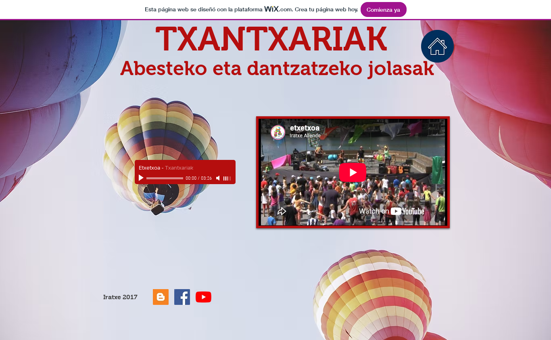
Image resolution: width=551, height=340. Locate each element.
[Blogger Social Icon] (161, 297)
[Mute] (219, 178)
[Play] (142, 178)
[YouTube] (203, 297)
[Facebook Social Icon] (182, 297)
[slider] (227, 178)
